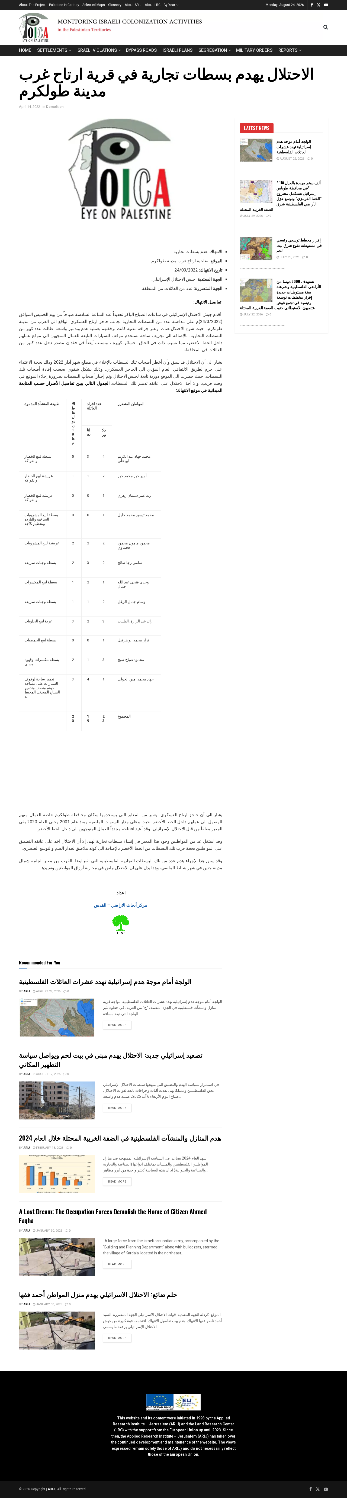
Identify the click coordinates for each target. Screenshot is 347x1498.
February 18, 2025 (49, 1147)
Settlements (52, 50)
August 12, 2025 (47, 1074)
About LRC (152, 4)
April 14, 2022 (29, 106)
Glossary (114, 4)
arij (27, 991)
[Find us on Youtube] (326, 5)
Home (25, 50)
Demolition (54, 106)
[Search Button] (325, 27)
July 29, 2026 (252, 216)
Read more (119, 1024)
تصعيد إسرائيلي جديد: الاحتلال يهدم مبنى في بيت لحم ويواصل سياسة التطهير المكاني (111, 1059)
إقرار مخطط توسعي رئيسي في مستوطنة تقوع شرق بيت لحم (299, 245)
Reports (287, 50)
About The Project (32, 4)
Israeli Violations (96, 50)
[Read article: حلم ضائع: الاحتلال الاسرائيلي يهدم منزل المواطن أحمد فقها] (57, 1331)
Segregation (212, 50)
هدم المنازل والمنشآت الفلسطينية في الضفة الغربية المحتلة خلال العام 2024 (120, 1137)
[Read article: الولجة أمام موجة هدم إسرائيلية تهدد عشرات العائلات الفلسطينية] (57, 1018)
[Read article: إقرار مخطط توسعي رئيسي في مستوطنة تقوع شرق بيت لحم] (256, 248)
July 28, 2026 (289, 257)
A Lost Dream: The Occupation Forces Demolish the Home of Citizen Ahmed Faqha (113, 1215)
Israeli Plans (177, 50)
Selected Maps (93, 4)
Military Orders (254, 50)
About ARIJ (133, 4)
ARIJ (52, 1489)
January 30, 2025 (48, 1230)
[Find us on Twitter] (318, 5)
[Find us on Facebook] (312, 5)
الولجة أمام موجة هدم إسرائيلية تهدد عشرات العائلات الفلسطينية (105, 981)
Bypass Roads (141, 50)
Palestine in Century (64, 4)
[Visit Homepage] (171, 27)
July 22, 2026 (252, 314)
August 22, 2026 (47, 991)
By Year (169, 4)
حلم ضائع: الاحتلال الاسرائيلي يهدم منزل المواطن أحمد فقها (98, 1294)
